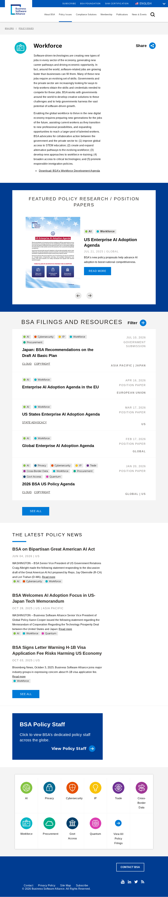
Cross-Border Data (37, 471)
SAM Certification (117, 3)
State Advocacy (34, 422)
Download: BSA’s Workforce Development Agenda (69, 170)
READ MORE (97, 271)
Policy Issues (65, 14)
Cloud (27, 364)
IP (63, 336)
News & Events (139, 14)
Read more (48, 577)
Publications (122, 14)
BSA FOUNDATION (90, 3)
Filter (132, 323)
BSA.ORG (9, 28)
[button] (152, 14)
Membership (106, 14)
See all (36, 511)
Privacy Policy (46, 885)
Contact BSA (130, 867)
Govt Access (33, 476)
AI (90, 231)
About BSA (49, 14)
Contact (28, 885)
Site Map (65, 885)
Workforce (107, 231)
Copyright (42, 364)
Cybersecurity (45, 336)
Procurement (34, 342)
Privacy (41, 465)
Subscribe (69, 3)
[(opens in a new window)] (123, 881)
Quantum (55, 476)
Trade (92, 465)
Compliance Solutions (86, 14)
